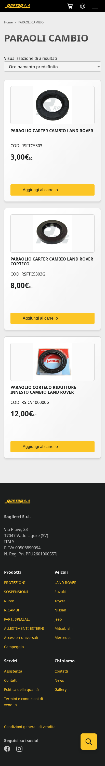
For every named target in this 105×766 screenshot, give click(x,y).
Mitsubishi (64, 628)
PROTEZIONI (14, 582)
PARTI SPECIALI (17, 619)
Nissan (60, 610)
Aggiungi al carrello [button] (40, 190)
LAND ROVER (65, 582)
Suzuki (60, 591)
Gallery (61, 689)
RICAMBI (11, 610)
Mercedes (63, 637)
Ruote (9, 600)
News (59, 680)
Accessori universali (21, 637)
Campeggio (14, 646)
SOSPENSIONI (16, 591)
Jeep (58, 619)
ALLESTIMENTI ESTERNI (24, 628)
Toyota (60, 600)
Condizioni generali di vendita (30, 726)
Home (8, 22)
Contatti (11, 680)
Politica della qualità (21, 689)
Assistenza (13, 671)
